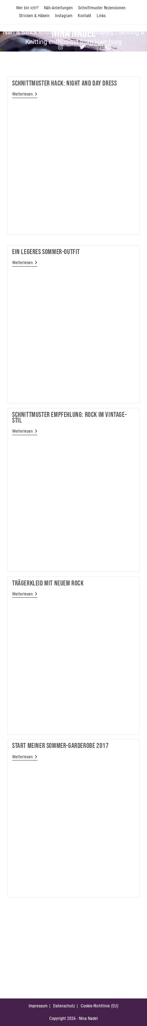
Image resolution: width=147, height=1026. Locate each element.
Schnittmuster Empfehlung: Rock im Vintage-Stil (69, 417)
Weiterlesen (24, 95)
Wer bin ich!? (27, 7)
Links (101, 15)
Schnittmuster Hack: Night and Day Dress (64, 83)
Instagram (63, 15)
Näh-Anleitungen (58, 7)
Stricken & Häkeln (34, 15)
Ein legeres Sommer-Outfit (46, 252)
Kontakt (84, 15)
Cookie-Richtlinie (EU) (99, 1005)
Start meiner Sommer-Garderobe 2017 (60, 745)
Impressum (38, 1005)
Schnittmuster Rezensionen (102, 7)
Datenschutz (64, 1005)
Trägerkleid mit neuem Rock (48, 583)
